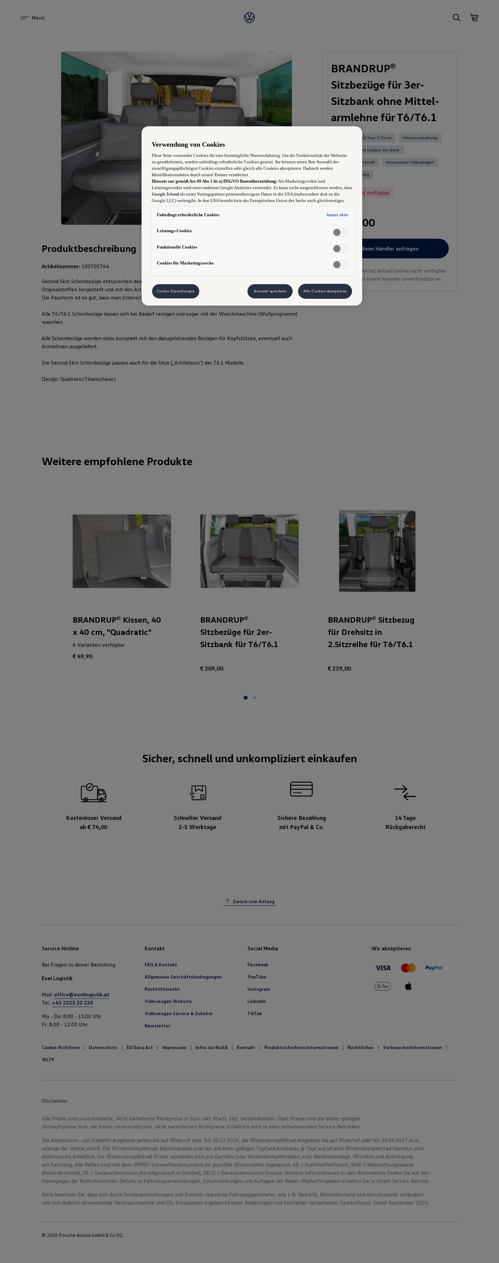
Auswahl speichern (270, 291)
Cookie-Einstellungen (176, 291)
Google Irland (165, 194)
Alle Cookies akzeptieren (325, 291)
